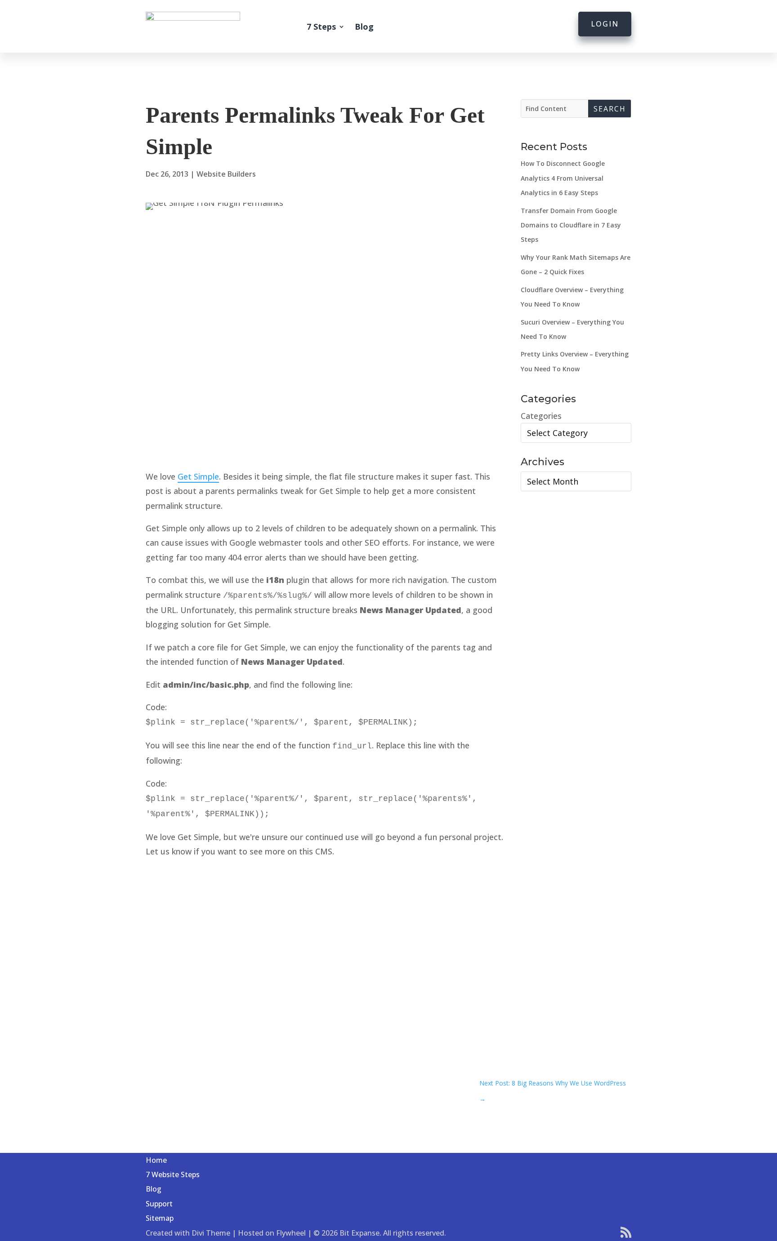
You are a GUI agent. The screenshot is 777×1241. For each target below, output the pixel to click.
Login (605, 24)
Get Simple (198, 476)
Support (159, 1204)
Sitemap (160, 1218)
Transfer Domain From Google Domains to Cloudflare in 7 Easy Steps (571, 225)
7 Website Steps (173, 1174)
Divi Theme (211, 1233)
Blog (364, 26)
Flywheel (291, 1233)
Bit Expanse (359, 1233)
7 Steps (321, 26)
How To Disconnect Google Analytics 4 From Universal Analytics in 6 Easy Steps (563, 178)
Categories (541, 415)
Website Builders (226, 174)
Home (156, 1160)
